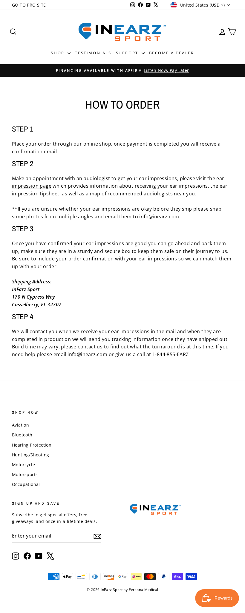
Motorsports (25, 474)
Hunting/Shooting (30, 455)
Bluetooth (22, 435)
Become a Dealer (171, 52)
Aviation (20, 425)
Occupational (26, 484)
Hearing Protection (31, 445)
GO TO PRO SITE (29, 5)
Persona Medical (143, 589)
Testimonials (93, 52)
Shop (58, 52)
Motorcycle (23, 464)
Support (128, 52)
